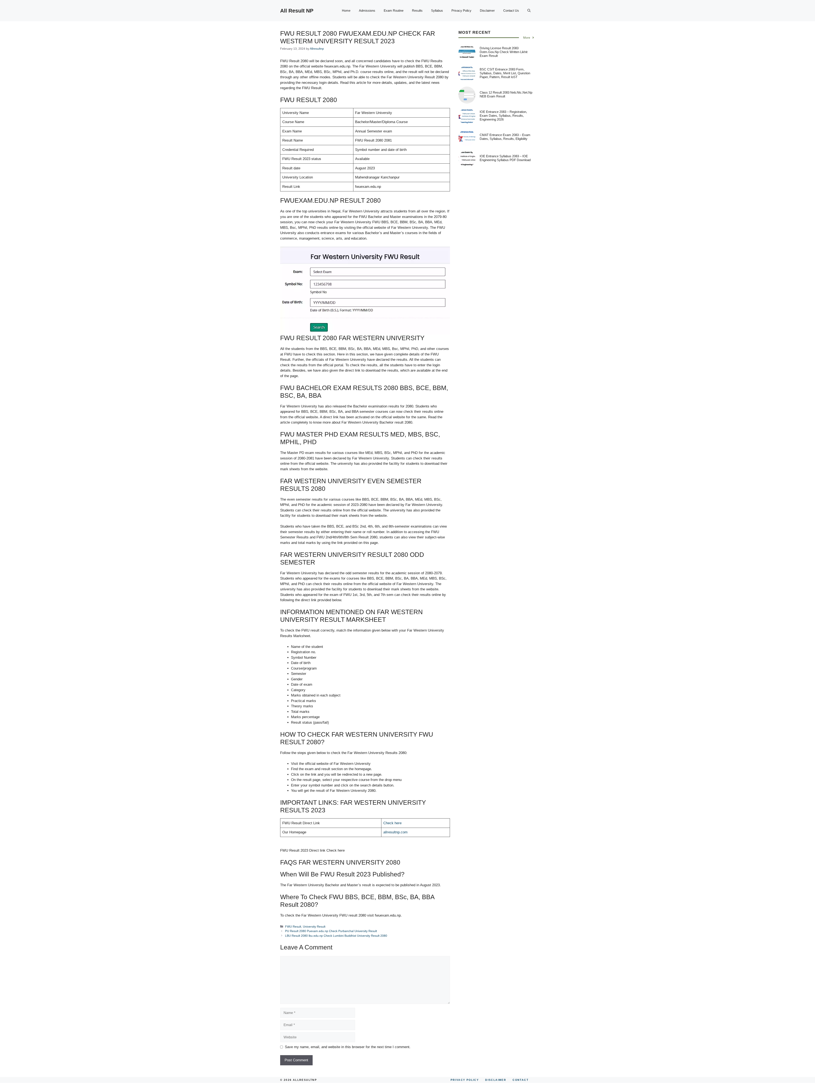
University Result (314, 926)
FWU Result (293, 926)
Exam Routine (393, 10)
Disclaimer (487, 10)
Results (417, 10)
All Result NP (296, 11)
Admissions (367, 10)
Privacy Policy (461, 10)
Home (346, 10)
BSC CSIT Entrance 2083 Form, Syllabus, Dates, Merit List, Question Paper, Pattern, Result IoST (505, 73)
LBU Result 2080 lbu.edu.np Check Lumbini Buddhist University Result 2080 (336, 935)
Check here (392, 823)
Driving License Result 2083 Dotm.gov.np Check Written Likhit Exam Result (503, 52)
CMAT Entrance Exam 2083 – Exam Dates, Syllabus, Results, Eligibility (505, 136)
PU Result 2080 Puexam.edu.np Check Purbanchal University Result (331, 931)
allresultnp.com (395, 832)
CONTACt (520, 1079)
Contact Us (511, 10)
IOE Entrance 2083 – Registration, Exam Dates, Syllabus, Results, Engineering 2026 (503, 115)
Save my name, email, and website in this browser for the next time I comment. (347, 1047)
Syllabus (437, 10)
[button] (529, 10)
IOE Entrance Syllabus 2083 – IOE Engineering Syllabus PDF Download (505, 158)
